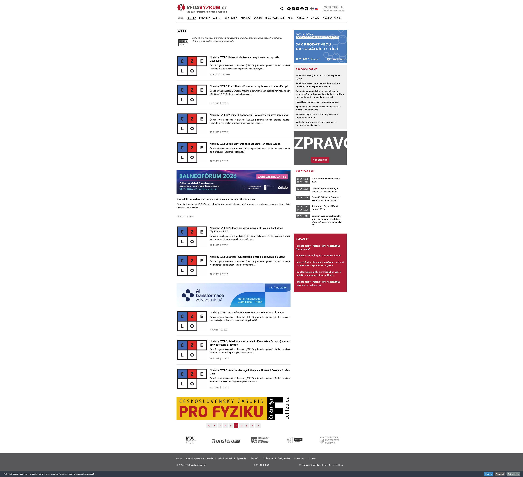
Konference (267, 458)
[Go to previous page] (214, 425)
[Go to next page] (252, 425)
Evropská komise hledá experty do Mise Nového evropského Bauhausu (216, 199)
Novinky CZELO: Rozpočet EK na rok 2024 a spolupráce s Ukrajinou (247, 312)
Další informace (513, 474)
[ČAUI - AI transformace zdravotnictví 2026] (234, 295)
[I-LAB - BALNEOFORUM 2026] (234, 182)
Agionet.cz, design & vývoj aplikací (327, 465)
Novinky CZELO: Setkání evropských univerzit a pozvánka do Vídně (247, 256)
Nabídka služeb (225, 458)
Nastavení (500, 474)
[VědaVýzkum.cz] (202, 7)
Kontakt (312, 458)
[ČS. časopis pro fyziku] (234, 408)
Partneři (254, 458)
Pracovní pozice (306, 69)
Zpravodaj (320, 143)
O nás (179, 458)
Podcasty (302, 238)
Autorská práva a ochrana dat (199, 458)
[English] (312, 8)
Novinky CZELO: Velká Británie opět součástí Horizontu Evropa (245, 143)
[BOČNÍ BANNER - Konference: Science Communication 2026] (320, 46)
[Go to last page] (258, 425)
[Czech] (316, 8)
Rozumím (488, 474)
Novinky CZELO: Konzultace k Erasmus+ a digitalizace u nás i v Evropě (249, 86)
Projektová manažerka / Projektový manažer (317, 102)
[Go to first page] (209, 425)
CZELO (226, 74)
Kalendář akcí (305, 171)
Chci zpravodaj (320, 160)
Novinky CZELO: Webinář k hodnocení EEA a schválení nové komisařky (249, 115)
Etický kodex (284, 458)
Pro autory (299, 458)
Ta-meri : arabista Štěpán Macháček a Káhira (318, 255)
